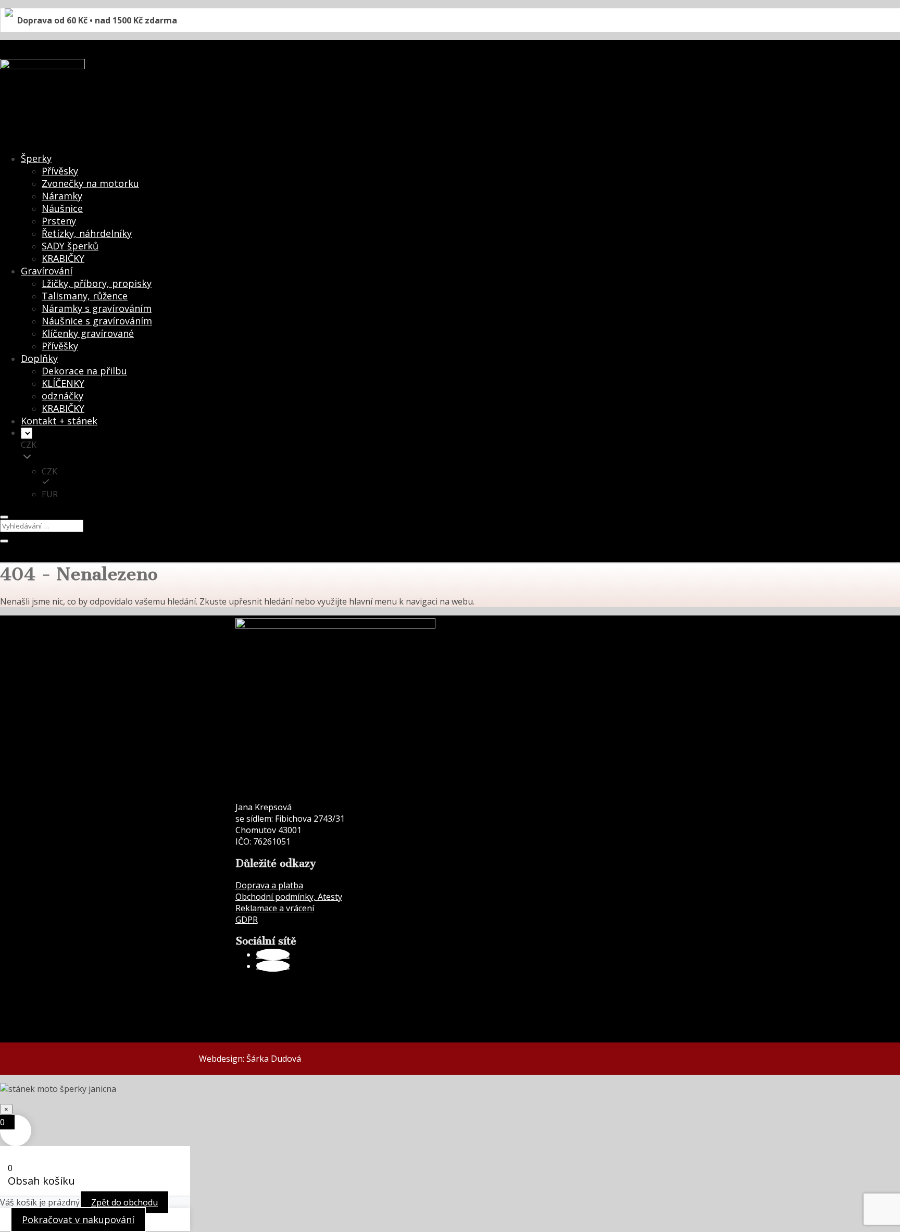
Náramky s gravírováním (97, 308)
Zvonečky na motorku (90, 183)
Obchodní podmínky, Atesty (288, 896)
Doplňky (39, 358)
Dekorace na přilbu (84, 370)
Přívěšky (60, 346)
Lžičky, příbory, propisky (97, 283)
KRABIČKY (63, 258)
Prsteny (59, 221)
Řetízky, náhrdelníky (87, 233)
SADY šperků (70, 246)
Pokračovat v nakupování (78, 1219)
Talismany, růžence (85, 296)
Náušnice (62, 208)
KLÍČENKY (63, 383)
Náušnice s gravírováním (97, 321)
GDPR (246, 919)
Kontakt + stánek (59, 420)
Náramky (62, 196)
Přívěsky (60, 171)
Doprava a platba (269, 885)
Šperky (36, 158)
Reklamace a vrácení (274, 908)
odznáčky (62, 395)
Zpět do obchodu (124, 1202)
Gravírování (46, 271)
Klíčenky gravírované (88, 333)
